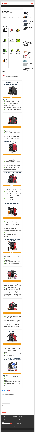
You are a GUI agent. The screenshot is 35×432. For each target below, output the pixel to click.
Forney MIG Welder (4, 43)
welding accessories (26, 45)
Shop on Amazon (12, 97)
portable (24, 44)
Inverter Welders (27, 42)
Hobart (20, 76)
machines (24, 43)
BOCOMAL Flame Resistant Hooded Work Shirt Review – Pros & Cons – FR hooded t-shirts (30, 13)
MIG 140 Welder (18, 43)
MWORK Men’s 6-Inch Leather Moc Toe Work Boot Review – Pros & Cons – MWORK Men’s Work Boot (30, 69)
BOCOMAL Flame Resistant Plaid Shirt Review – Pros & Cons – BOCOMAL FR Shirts (30, 21)
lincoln (30, 42)
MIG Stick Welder (18, 53)
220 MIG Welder (4, 53)
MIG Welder (4, 63)
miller (27, 43)
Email (3, 405)
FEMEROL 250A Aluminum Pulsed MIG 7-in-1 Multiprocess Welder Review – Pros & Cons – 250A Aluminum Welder (29, 17)
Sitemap (7, 1)
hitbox (28, 41)
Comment (3, 395)
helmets (25, 41)
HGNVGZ (27, 41)
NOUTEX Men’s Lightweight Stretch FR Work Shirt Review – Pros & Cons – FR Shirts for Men (30, 24)
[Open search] (32, 6)
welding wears (30, 46)
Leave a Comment (11, 12)
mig (26, 43)
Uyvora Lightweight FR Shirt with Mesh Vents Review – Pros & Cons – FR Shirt (30, 61)
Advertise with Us (12, 1)
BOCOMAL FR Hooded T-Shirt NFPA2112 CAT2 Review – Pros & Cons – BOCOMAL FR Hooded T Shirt (29, 64)
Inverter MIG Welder (11, 43)
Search (31, 3)
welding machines (26, 46)
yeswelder (24, 47)
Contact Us (15, 1)
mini (28, 43)
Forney (31, 40)
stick (27, 44)
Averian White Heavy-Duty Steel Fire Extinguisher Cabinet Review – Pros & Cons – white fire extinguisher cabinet (30, 56)
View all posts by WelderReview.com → (9, 78)
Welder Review (7, 3)
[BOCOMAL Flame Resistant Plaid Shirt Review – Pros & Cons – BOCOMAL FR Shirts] (25, 20)
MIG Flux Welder (11, 53)
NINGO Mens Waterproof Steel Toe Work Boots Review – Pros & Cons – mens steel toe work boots (29, 28)
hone (31, 41)
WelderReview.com (7, 12)
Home (6, 1)
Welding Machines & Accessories (5, 10)
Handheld (24, 41)
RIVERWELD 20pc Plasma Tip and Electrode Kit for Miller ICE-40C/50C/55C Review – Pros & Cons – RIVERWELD (29, 52)
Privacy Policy (10, 1)
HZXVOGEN (24, 42)
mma (29, 43)
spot (25, 44)
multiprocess (31, 43)
